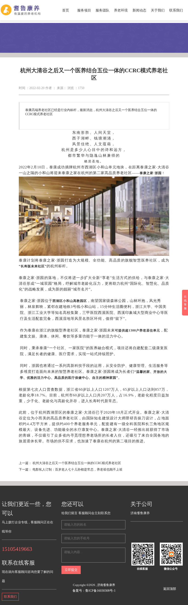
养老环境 (121, 10)
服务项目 (84, 10)
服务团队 (102, 10)
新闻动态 (139, 10)
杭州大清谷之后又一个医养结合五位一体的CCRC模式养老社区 (77, 463)
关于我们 (158, 10)
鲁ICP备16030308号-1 (100, 590)
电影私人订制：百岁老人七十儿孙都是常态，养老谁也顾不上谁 (77, 469)
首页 (65, 10)
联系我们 (176, 10)
